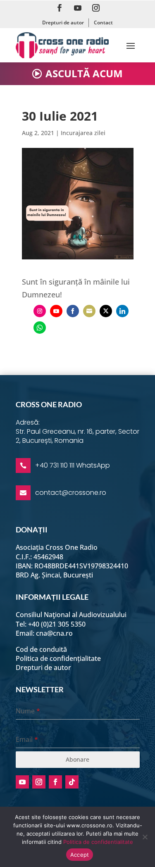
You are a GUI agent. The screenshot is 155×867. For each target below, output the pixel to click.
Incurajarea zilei (83, 133)
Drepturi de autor (63, 22)
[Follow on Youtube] (77, 7)
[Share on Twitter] (106, 311)
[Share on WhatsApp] (39, 327)
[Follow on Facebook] (59, 7)
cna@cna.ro (54, 633)
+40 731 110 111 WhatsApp (72, 465)
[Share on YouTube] (56, 311)
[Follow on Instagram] (95, 7)
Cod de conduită (41, 649)
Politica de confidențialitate (58, 658)
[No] (145, 837)
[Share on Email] (89, 311)
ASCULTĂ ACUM (84, 73)
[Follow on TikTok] (72, 782)
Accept (79, 854)
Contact (103, 22)
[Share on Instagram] (39, 311)
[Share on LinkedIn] (122, 311)
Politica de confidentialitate (98, 841)
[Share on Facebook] (73, 311)
